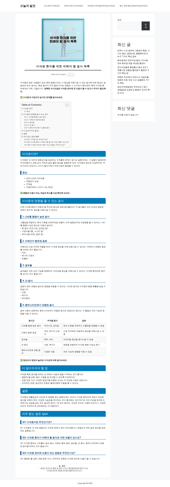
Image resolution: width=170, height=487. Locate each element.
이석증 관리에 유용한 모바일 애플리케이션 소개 (64, 470)
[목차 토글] (66, 105)
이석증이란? (28, 108)
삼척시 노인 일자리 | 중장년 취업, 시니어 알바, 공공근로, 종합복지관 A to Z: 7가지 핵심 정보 (133, 53)
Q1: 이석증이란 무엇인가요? (37, 139)
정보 (63, 466)
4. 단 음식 (31, 125)
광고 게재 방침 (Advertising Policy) (133, 6)
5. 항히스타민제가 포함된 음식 (39, 128)
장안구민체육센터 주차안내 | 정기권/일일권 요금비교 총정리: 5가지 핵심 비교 (133, 90)
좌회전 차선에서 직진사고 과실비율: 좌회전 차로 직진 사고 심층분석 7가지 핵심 (133, 80)
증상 (28, 111)
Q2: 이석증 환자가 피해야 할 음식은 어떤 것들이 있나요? (48, 142)
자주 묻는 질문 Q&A (31, 136)
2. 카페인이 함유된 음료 (36, 120)
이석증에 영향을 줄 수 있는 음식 (35, 114)
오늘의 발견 (27, 6)
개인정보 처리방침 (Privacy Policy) (101, 6)
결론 (25, 134)
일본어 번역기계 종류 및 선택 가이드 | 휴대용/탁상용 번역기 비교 (64, 468)
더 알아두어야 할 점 (31, 131)
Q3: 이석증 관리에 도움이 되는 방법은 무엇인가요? (46, 145)
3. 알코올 (31, 122)
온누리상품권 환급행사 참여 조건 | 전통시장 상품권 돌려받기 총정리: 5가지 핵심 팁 (133, 70)
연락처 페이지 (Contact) (73, 6)
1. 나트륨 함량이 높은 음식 (36, 117)
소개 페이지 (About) (51, 6)
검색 (119, 20)
